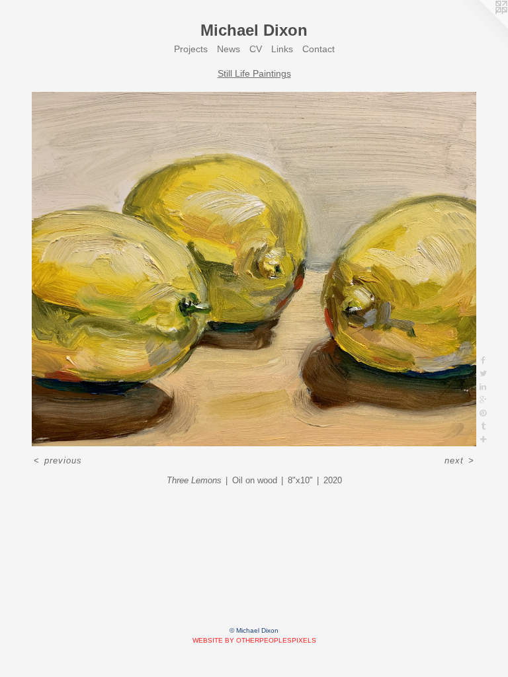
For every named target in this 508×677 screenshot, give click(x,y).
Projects (191, 49)
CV (255, 49)
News (228, 49)
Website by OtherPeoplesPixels (254, 640)
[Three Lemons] (254, 269)
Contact (318, 49)
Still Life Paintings (254, 73)
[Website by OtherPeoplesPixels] (481, 26)
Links (282, 49)
